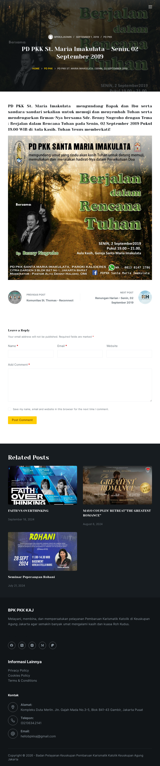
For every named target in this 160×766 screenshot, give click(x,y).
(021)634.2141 (31, 723)
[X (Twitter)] (22, 645)
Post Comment (22, 420)
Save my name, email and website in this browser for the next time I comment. (61, 409)
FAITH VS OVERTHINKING (28, 511)
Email (62, 346)
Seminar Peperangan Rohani (31, 577)
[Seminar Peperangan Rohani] (42, 551)
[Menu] (150, 7)
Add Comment (19, 364)
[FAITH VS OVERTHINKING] (42, 485)
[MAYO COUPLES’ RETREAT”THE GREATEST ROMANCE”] (117, 485)
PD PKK (107, 36)
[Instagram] (32, 645)
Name (13, 346)
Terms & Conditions (22, 680)
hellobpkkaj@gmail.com (38, 736)
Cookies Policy (19, 675)
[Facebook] (11, 645)
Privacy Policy (18, 670)
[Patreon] (52, 645)
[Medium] (42, 645)
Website (112, 346)
